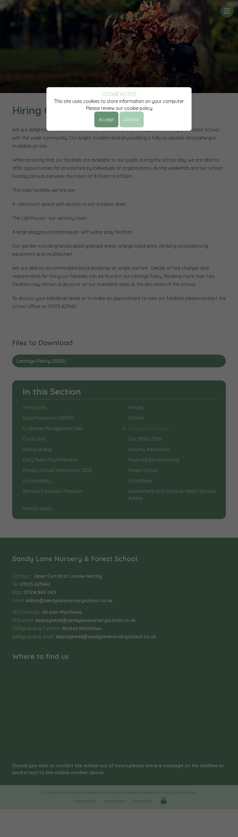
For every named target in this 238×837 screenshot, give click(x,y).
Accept (106, 119)
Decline (131, 119)
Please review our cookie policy (119, 108)
